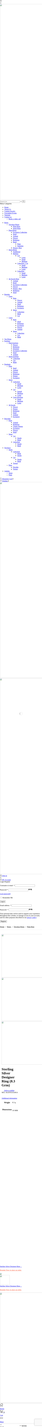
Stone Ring (17, 228)
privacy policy (32, 917)
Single (19, 438)
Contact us (8, 217)
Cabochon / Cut (22, 263)
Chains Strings (18, 426)
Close (10, 318)
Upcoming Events (10, 213)
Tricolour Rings (14, 224)
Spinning (20, 246)
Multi (19, 314)
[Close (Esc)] (1, 1424)
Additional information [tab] (9, 1098)
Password (4, 890)
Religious (16, 240)
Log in (3, 901)
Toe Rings (7, 339)
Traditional (16, 252)
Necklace (7, 448)
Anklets (7, 471)
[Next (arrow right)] (3, 1426)
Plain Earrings (13, 343)
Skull (14, 234)
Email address (5, 905)
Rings (6, 223)
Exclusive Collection (20, 232)
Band (15, 242)
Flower (15, 238)
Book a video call (15, 219)
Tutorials (7, 215)
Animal (15, 236)
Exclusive (20, 308)
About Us (7, 209)
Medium (24, 261)
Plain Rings (12, 230)
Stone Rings (13, 250)
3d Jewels (12, 405)
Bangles (7, 294)
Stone (15, 310)
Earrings (7, 341)
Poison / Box (17, 248)
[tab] (10, 1098)
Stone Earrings (14, 356)
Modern (15, 254)
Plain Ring (16, 226)
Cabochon (20, 271)
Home (6, 207)
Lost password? (5, 894)
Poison (15, 376)
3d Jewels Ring (14, 279)
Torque (15, 463)
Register (3, 921)
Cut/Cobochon (18, 397)
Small (23, 259)
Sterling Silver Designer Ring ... (11, 1266)
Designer (16, 349)
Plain (19, 244)
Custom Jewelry (9, 211)
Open (10, 296)
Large (24, 257)
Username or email (7, 885)
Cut (18, 256)
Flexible (15, 467)
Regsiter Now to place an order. (11, 1270)
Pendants (7, 364)
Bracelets (7, 419)
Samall (19, 391)
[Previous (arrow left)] (1, 1426)
